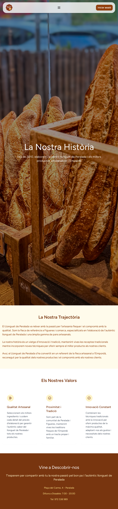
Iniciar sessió (104, 7)
